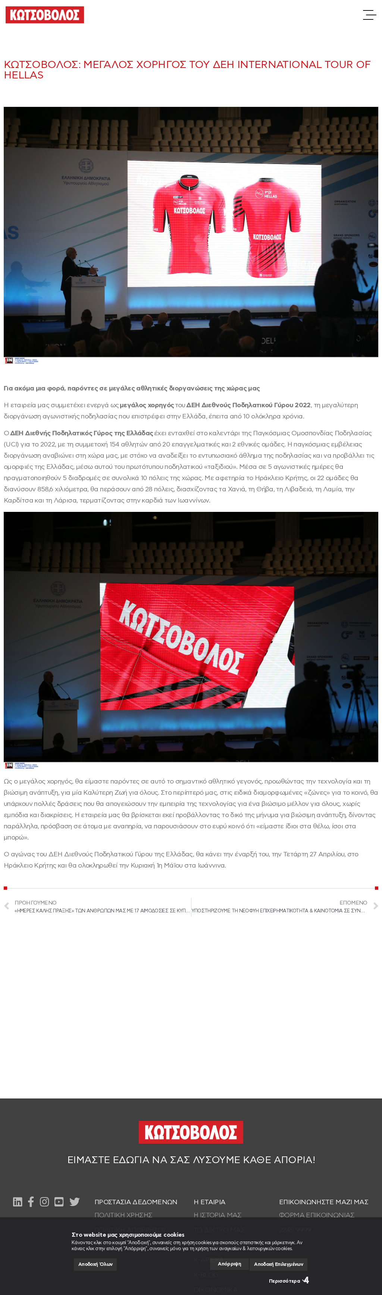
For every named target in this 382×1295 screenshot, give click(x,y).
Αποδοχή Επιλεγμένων (278, 1264)
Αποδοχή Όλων (95, 1264)
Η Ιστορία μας (218, 1215)
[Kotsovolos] (45, 15)
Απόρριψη (229, 1264)
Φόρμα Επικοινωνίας (316, 1215)
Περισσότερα (284, 1281)
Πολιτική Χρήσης (123, 1215)
